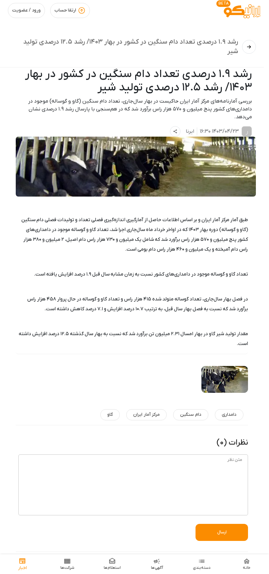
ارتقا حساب (65, 10)
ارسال (222, 532)
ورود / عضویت (26, 10)
